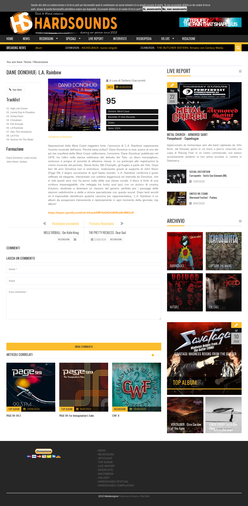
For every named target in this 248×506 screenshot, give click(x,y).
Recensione (120, 409)
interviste (120, 38)
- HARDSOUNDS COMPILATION (115, 485)
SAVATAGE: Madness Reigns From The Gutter (205, 353)
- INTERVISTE (104, 470)
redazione (188, 38)
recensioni (46, 38)
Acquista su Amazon (60, 136)
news (26, 38)
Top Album (13, 409)
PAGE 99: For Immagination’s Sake (76, 415)
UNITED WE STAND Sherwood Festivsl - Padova (203, 195)
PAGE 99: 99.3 (13, 415)
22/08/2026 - (75, 47)
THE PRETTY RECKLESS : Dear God (107, 232)
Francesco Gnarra (128, 496)
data (110, 87)
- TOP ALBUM (104, 462)
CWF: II (115, 415)
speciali (71, 38)
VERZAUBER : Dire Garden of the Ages (186, 426)
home (9, 38)
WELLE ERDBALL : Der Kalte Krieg (61, 232)
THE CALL (214, 307)
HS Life (165, 38)
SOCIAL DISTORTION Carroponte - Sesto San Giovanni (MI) (207, 173)
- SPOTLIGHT (104, 458)
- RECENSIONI (105, 454)
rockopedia (144, 38)
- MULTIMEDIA (105, 473)
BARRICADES (177, 265)
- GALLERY (103, 477)
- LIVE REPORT (105, 466)
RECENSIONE (64, 239)
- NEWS (101, 450)
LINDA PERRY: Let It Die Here (223, 426)
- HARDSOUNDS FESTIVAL (112, 481)
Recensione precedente (65, 223)
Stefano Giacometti (133, 80)
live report (96, 38)
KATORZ (174, 307)
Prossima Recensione (102, 223)
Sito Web (17, 90)
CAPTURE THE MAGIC (220, 265)
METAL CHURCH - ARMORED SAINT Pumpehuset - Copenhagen (187, 136)
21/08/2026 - (165, 47)
